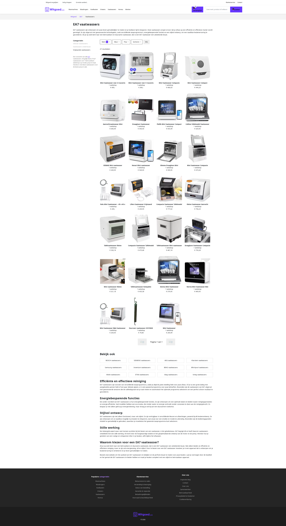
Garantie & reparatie (142, 491)
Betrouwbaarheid (185, 493)
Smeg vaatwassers (200, 375)
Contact (240, 2)
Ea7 (89, 57)
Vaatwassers (112, 9)
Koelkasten (94, 9)
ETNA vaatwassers (142, 375)
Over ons (185, 486)
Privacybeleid (180, 496)
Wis (146, 42)
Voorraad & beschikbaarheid (142, 498)
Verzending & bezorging (142, 485)
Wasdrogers (84, 9)
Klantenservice (230, 2)
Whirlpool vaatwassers (199, 367)
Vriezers (102, 9)
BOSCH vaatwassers (113, 360)
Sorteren (136, 42)
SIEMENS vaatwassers (142, 360)
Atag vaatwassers (170, 375)
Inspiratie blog (185, 480)
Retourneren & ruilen (142, 481)
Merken (127, 9)
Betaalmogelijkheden (142, 494)
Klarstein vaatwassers (199, 360)
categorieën (104, 477)
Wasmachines (73, 9)
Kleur (116, 42)
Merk (104, 42)
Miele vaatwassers (113, 375)
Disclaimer (191, 496)
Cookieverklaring (185, 499)
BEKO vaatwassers (171, 367)
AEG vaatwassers (171, 360)
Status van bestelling (142, 488)
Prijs (125, 42)
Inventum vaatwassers (142, 367)
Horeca (120, 9)
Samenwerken (185, 489)
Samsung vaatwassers (113, 367)
